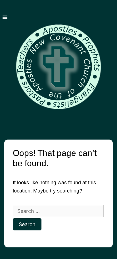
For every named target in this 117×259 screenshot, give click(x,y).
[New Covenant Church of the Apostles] (58, 62)
